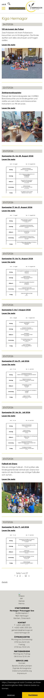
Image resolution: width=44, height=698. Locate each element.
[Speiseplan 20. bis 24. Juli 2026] (22, 434)
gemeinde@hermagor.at (22, 630)
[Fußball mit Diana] (22, 497)
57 (26, 576)
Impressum (22, 673)
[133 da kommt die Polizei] (22, 63)
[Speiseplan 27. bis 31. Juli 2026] (22, 383)
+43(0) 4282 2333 (23, 625)
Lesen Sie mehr (8, 45)
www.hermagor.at (22, 633)
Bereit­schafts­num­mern (22, 666)
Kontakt (22, 663)
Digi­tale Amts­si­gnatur (22, 668)
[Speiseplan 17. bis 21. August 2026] (22, 229)
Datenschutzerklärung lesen (22, 688)
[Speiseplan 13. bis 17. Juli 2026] (22, 549)
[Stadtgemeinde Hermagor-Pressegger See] (25, 6)
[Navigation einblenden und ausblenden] (3, 8)
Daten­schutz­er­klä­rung (22, 671)
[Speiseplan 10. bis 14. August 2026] (22, 280)
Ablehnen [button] (11, 695)
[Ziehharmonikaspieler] (22, 126)
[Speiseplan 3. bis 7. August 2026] (22, 331)
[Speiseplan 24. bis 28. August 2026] (22, 178)
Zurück (5, 582)
